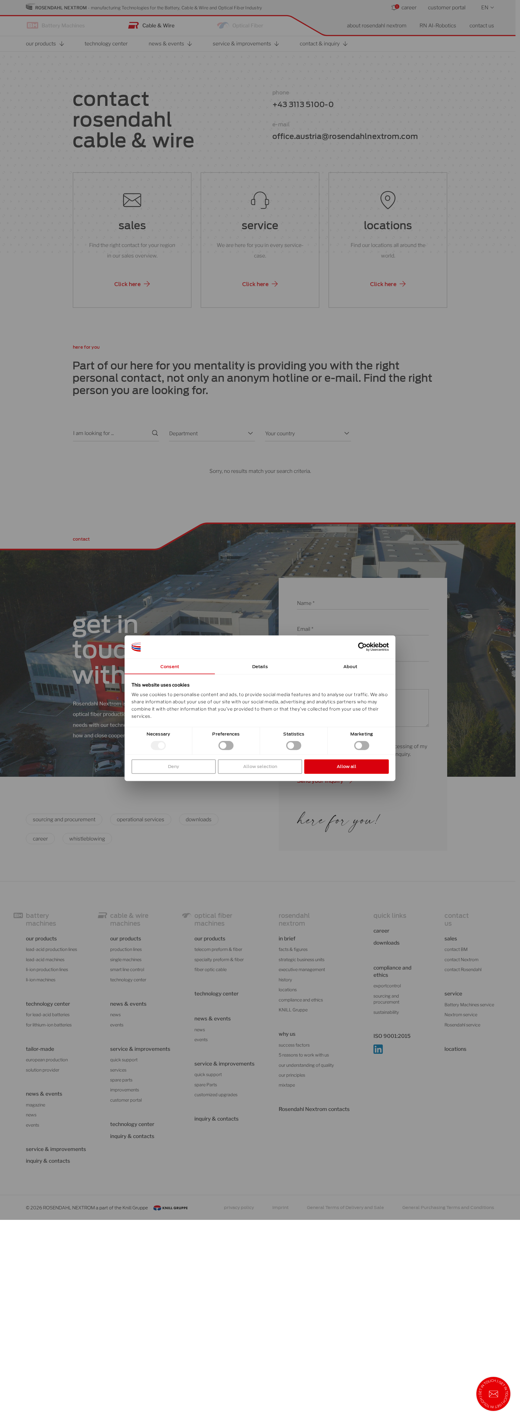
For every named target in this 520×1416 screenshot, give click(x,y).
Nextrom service (460, 1014)
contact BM (456, 949)
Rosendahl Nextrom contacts (314, 1109)
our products (41, 938)
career (408, 7)
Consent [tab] (169, 666)
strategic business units (301, 959)
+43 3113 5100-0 (303, 104)
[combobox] (206, 433)
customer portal (447, 7)
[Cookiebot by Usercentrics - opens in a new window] (362, 646)
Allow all (346, 766)
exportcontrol (387, 986)
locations (388, 225)
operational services (140, 819)
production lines (126, 949)
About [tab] (350, 666)
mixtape (287, 1085)
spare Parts (205, 1084)
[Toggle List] (249, 433)
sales (132, 225)
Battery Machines (63, 25)
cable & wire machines (129, 919)
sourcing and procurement (64, 819)
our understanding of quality (306, 1065)
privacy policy (239, 1207)
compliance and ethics (301, 1000)
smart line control (127, 969)
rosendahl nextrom (294, 919)
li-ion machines (40, 980)
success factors (294, 1045)
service (260, 225)
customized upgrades (215, 1094)
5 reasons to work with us (304, 1055)
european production (47, 1060)
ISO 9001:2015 (391, 1036)
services (118, 1070)
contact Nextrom (461, 959)
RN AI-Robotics (437, 25)
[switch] (226, 745)
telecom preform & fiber (218, 949)
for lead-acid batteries (48, 1014)
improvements (124, 1090)
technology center (48, 1004)
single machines (125, 959)
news (31, 1115)
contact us (481, 25)
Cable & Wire (158, 25)
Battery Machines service (469, 1004)
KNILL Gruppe (293, 1010)
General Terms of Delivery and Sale (345, 1207)
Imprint (280, 1207)
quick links (389, 915)
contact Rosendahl (462, 969)
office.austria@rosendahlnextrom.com (345, 136)
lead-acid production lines (51, 949)
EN (484, 7)
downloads (199, 819)
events (32, 1125)
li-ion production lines (47, 969)
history (285, 980)
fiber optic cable (210, 969)
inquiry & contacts (48, 1161)
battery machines (41, 919)
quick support (124, 1060)
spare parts (121, 1080)
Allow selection (260, 766)
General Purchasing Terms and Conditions (448, 1207)
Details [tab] (260, 666)
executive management (302, 969)
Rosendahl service (462, 1025)
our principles (292, 1075)
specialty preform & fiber (219, 959)
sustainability (386, 1012)
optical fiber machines (213, 919)
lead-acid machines (45, 959)
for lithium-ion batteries (49, 1025)
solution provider (42, 1070)
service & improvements (56, 1149)
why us (287, 1034)
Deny (173, 766)
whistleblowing (87, 838)
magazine (35, 1105)
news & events (212, 1018)
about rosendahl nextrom (377, 25)
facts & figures (293, 949)
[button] (132, 284)
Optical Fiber (247, 25)
